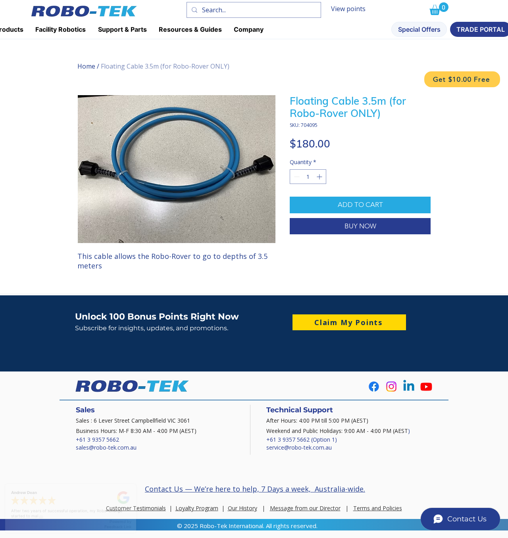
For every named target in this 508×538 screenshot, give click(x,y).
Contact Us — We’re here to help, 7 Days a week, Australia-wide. (255, 489)
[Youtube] (426, 386)
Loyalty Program (196, 508)
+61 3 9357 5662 (97, 439)
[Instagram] (391, 386)
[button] (462, 79)
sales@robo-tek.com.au (106, 447)
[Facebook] (374, 386)
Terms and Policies (377, 508)
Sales (85, 410)
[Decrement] (296, 177)
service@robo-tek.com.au (299, 447)
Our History (242, 508)
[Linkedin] (409, 386)
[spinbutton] (308, 177)
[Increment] (320, 177)
